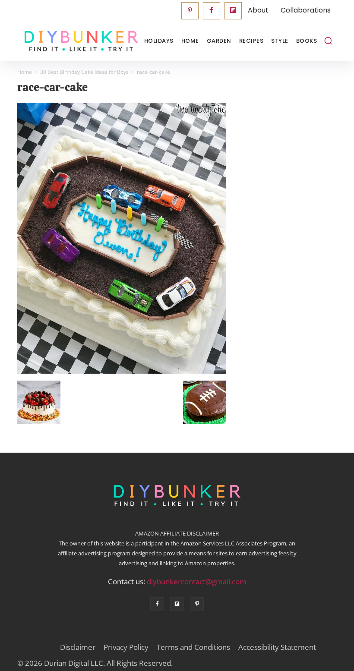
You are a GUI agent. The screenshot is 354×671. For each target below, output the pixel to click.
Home (24, 72)
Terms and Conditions (193, 647)
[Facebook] (211, 10)
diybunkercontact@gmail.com (197, 581)
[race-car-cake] (121, 371)
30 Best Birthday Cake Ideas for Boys (84, 72)
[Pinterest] (190, 10)
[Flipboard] (233, 10)
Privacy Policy (126, 647)
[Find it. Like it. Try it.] (60, 41)
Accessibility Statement (277, 647)
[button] (328, 40)
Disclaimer (77, 647)
